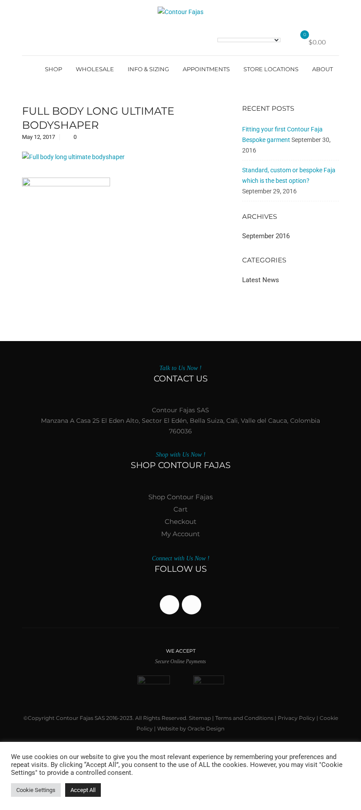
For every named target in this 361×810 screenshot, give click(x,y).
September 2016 (266, 236)
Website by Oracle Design (191, 728)
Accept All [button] (83, 790)
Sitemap (200, 718)
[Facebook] (169, 604)
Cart (180, 509)
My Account (180, 534)
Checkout (180, 521)
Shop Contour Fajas (180, 497)
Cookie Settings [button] (35, 790)
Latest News (260, 280)
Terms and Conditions (244, 718)
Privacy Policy (296, 718)
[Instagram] (191, 604)
